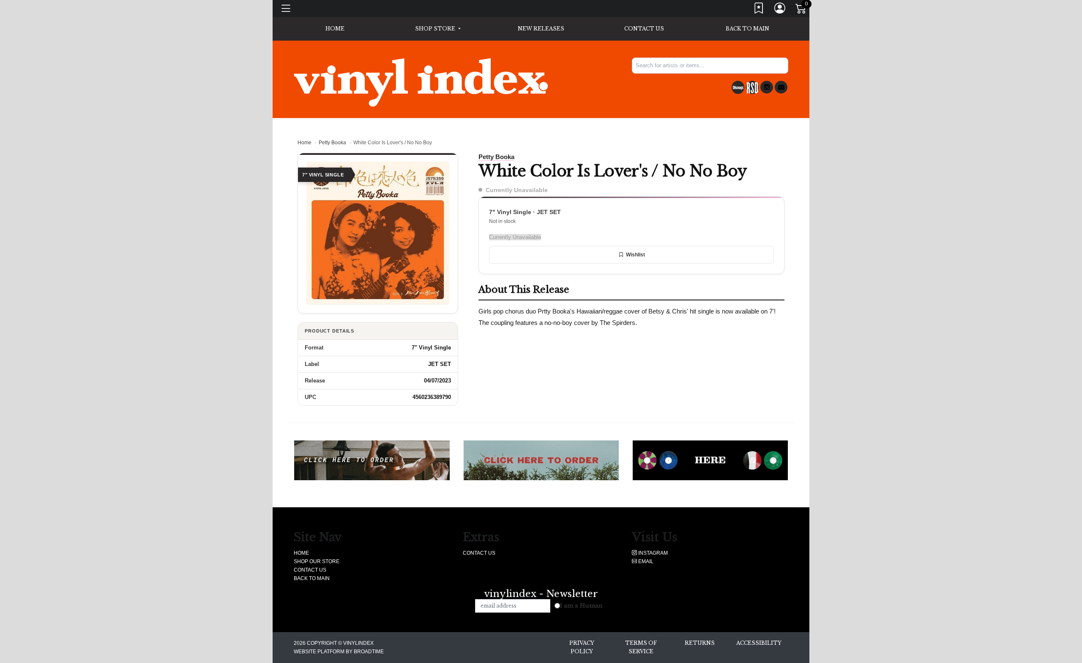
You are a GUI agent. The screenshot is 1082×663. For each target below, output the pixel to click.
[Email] (781, 87)
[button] (437, 28)
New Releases (541, 28)
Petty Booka (332, 143)
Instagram (652, 553)
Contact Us (644, 28)
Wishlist (635, 255)
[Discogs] (738, 87)
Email (645, 561)
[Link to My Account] (780, 10)
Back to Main (747, 28)
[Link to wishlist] (759, 10)
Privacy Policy (581, 647)
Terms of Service (641, 647)
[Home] (421, 82)
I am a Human (581, 605)
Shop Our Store (316, 561)
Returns (700, 643)
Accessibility (758, 643)
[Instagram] (767, 87)
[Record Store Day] (752, 87)
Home (304, 143)
